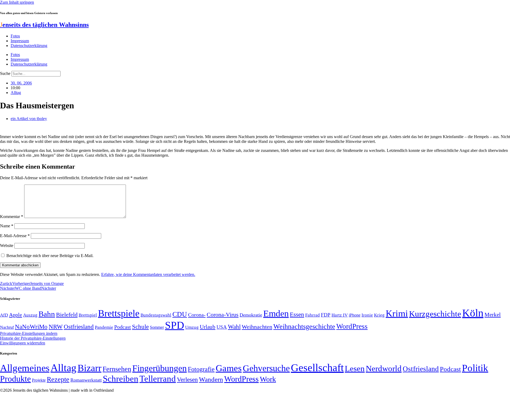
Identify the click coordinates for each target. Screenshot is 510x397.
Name (6, 226)
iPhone (354, 315)
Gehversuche (266, 368)
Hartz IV (340, 315)
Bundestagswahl (156, 315)
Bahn (47, 314)
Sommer (157, 327)
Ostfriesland (79, 326)
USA (221, 327)
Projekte (39, 380)
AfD (4, 315)
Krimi (397, 313)
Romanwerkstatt (86, 380)
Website (6, 245)
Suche (5, 73)
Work (268, 379)
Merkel (492, 315)
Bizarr (89, 368)
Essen (297, 314)
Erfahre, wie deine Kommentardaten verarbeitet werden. (148, 274)
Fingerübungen (159, 368)
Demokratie (251, 315)
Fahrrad (312, 315)
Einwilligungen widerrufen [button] (22, 343)
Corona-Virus (223, 314)
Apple (15, 315)
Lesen (355, 368)
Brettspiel (88, 315)
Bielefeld (67, 314)
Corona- (197, 315)
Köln (472, 313)
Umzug (192, 327)
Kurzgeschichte (435, 313)
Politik (475, 367)
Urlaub (207, 327)
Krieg (379, 315)
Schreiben (120, 378)
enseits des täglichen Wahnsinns (44, 24)
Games (229, 368)
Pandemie (104, 327)
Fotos (15, 36)
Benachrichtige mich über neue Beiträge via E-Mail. (50, 255)
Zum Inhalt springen (17, 2)
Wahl (234, 326)
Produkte (15, 378)
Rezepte (58, 379)
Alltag (16, 92)
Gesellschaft (317, 368)
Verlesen (187, 379)
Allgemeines (24, 367)
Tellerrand (157, 378)
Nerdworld (384, 368)
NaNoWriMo (31, 326)
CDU (179, 314)
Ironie (367, 315)
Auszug (30, 315)
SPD (174, 325)
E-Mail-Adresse (15, 235)
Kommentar (11, 216)
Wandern (211, 379)
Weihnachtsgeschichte (304, 326)
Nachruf (7, 327)
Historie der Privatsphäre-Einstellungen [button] (33, 338)
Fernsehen (117, 369)
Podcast (122, 327)
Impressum (20, 41)
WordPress (352, 326)
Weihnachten (257, 326)
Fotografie (201, 369)
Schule (140, 326)
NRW (56, 326)
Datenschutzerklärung (29, 45)
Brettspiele (118, 313)
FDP (325, 315)
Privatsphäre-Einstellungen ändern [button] (28, 333)
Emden (276, 313)
